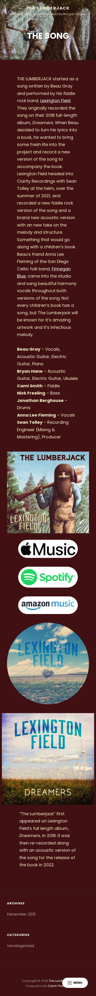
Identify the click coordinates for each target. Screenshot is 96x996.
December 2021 (21, 914)
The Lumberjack (48, 8)
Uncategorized (20, 945)
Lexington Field (55, 100)
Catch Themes (59, 986)
